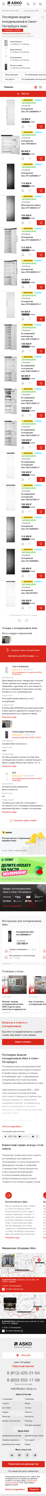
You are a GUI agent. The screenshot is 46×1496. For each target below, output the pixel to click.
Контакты (29, 1416)
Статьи (28, 1408)
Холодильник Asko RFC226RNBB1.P (25, 933)
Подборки (29, 1399)
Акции (27, 1403)
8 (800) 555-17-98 (23, 1380)
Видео (28, 1444)
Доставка (6, 1408)
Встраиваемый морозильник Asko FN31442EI (27, 780)
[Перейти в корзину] (40, 3)
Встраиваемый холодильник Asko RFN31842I (27, 673)
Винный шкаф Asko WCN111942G (26, 738)
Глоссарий (29, 1440)
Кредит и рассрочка (11, 1421)
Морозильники (11, 75)
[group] (6, 639)
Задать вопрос (23, 1042)
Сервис (5, 1412)
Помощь (28, 1421)
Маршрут (12, 1281)
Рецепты (29, 1412)
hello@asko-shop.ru (23, 1389)
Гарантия (6, 1416)
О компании (7, 1399)
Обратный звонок (23, 1366)
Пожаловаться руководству (23, 1464)
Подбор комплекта (10, 1440)
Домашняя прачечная (11, 1436)
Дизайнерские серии (11, 1444)
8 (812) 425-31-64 (23, 1373)
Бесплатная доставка (16, 1202)
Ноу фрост (10, 79)
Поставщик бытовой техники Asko (23, 1471)
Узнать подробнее (15, 1490)
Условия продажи (33, 1425)
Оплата (5, 1403)
